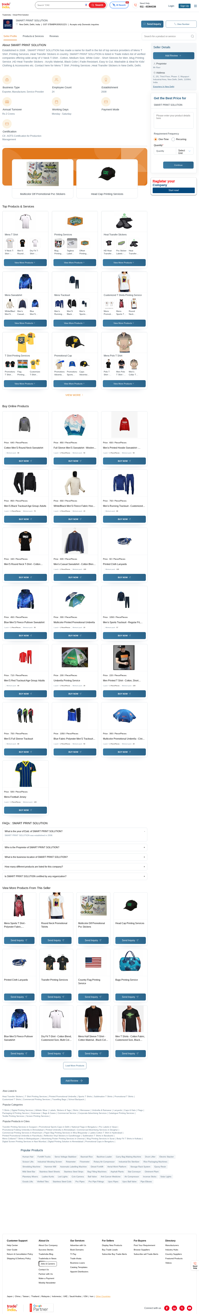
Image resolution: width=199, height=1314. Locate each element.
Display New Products (112, 1245)
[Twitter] (181, 1308)
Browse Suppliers (142, 1249)
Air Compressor (132, 1176)
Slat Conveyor (134, 1171)
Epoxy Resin (160, 1166)
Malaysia (45, 1296)
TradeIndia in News (47, 1258)
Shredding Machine (31, 1166)
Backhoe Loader (104, 1157)
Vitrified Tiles (43, 1181)
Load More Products (74, 1065)
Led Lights (63, 1176)
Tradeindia (6, 15)
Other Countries (103, 1296)
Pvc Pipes (79, 1181)
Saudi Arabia (75, 1296)
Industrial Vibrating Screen (50, 1161)
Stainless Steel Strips (73, 1171)
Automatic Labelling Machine (73, 1166)
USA (85, 1296)
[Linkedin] (174, 1308)
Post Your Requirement (144, 1245)
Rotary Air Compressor (104, 1161)
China (17, 1296)
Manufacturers (172, 1245)
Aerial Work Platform (116, 1166)
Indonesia (56, 1296)
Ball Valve (92, 1176)
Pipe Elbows (146, 1181)
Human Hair (28, 1157)
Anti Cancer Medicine (110, 1176)
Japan (10, 1296)
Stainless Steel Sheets (49, 1171)
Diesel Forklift (97, 1166)
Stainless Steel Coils (62, 1181)
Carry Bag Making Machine (128, 1157)
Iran (91, 1296)
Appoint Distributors (79, 1271)
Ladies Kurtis (48, 1176)
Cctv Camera (78, 1176)
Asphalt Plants (117, 1171)
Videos (168, 1263)
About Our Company (48, 1245)
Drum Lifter (150, 1157)
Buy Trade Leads (110, 1249)
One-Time (164, 139)
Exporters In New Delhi (163, 86)
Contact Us (44, 1269)
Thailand (35, 1296)
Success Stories (46, 1249)
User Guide (12, 1249)
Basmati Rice (87, 1157)
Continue (178, 165)
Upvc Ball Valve (129, 1181)
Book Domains (77, 1249)
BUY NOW (24, 461)
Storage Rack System (140, 1166)
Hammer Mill (50, 1166)
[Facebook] (166, 1308)
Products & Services (33, 36)
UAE (65, 1296)
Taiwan (25, 1296)
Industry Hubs (171, 1249)
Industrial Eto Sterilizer (129, 1161)
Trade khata (75, 1258)
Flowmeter (85, 1161)
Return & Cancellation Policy (20, 1254)
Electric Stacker (167, 1157)
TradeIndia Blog (46, 1254)
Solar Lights (165, 1176)
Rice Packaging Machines (155, 1161)
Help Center (12, 1245)
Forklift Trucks (44, 1157)
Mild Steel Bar (28, 1171)
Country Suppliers (173, 1254)
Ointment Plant (152, 1171)
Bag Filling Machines (96, 1171)
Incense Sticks (149, 1176)
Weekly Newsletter (47, 1283)
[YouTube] (189, 1308)
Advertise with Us (78, 1245)
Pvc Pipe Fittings (96, 1181)
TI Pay (73, 1254)
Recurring (181, 139)
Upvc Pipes (113, 1181)
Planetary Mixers (30, 1176)
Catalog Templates (78, 1267)
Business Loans (77, 1263)
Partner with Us (46, 1274)
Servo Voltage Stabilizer (65, 1157)
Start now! (174, 190)
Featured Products (174, 1258)
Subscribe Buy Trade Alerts (114, 1254)
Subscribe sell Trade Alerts (146, 1254)
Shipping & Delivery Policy (19, 1258)
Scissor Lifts (28, 1161)
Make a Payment (46, 1278)
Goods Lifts (27, 1181)
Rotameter (71, 1161)
